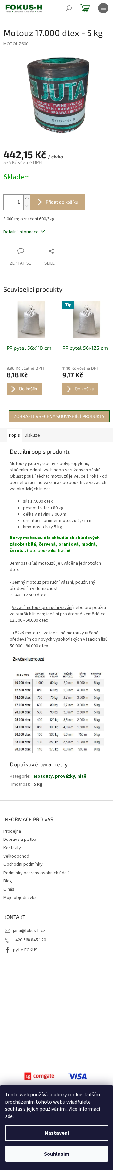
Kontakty (12, 848)
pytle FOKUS (25, 950)
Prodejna (12, 831)
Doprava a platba (19, 839)
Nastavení (57, 1133)
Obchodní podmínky (23, 864)
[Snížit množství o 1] (26, 206)
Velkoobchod (16, 856)
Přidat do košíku (62, 202)
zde (9, 1116)
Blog (7, 881)
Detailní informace (21, 232)
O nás (8, 889)
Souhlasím (56, 1154)
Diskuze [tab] (32, 435)
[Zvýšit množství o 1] (26, 198)
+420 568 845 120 (29, 940)
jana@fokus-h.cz (29, 930)
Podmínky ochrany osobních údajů (36, 873)
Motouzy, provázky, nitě (60, 776)
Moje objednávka (20, 898)
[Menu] (103, 8)
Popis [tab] (14, 435)
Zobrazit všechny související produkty (59, 416)
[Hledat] (68, 8)
